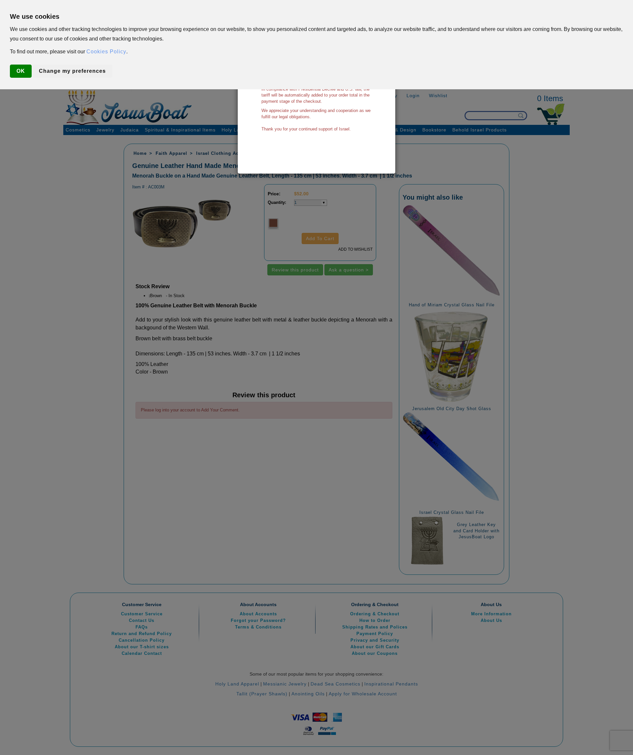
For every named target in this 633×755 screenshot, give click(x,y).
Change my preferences (72, 71)
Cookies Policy (106, 51)
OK (20, 71)
